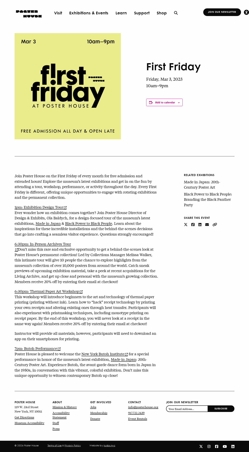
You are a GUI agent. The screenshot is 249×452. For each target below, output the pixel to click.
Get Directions (24, 417)
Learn (121, 12)
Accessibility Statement (61, 414)
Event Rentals (137, 418)
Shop (162, 12)
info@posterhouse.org (143, 407)
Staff (55, 423)
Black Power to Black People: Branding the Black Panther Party (208, 199)
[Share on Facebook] (193, 224)
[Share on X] (186, 224)
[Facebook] (216, 446)
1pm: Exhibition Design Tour (39, 207)
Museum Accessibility (29, 423)
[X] (201, 446)
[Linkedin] (232, 446)
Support (141, 12)
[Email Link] (207, 224)
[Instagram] (209, 446)
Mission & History (64, 407)
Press (56, 428)
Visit (58, 12)
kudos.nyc (109, 445)
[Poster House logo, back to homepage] (29, 12)
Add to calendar (165, 102)
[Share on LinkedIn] (200, 224)
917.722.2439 (136, 412)
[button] (246, 12)
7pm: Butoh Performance (36, 348)
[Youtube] (225, 446)
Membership (98, 412)
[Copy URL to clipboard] (215, 224)
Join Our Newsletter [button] (222, 11)
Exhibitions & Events (88, 12)
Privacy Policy (73, 445)
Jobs (93, 407)
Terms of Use (55, 445)
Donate (95, 418)
